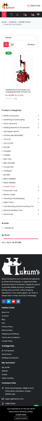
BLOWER (7, 175)
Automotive (8, 214)
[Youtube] (13, 301)
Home (4, 22)
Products (12, 22)
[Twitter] (9, 301)
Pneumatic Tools (10, 190)
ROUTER (7, 147)
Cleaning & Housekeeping (14, 198)
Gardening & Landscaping (14, 119)
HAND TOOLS (9, 202)
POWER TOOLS (24, 22)
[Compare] (18, 71)
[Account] (17, 14)
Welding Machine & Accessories (16, 127)
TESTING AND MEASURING (13, 135)
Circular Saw (9, 167)
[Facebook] (4, 301)
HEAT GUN (7, 159)
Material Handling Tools (13, 210)
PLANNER (7, 155)
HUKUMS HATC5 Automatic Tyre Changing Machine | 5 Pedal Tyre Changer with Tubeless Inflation (18, 91)
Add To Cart (13, 71)
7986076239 (10, 403)
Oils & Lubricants (10, 123)
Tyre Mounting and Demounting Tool (19, 206)
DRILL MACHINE (9, 163)
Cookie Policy (21, 414)
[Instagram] (18, 301)
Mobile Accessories (11, 116)
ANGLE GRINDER (9, 183)
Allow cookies (21, 418)
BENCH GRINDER (10, 179)
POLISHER (7, 151)
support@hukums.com (14, 399)
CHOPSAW (8, 171)
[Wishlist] (29, 71)
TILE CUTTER (8, 143)
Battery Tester (9, 194)
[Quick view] (24, 71)
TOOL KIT (7, 139)
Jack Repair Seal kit (11, 131)
